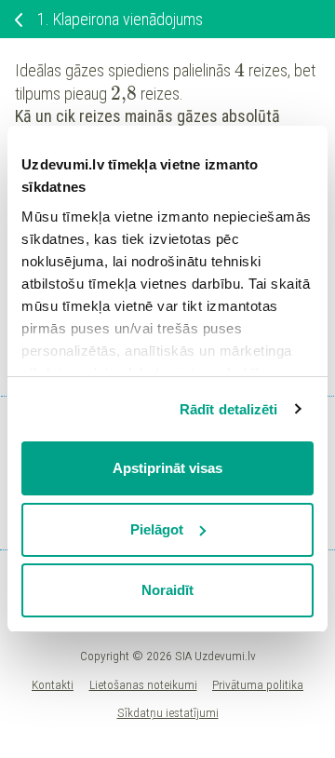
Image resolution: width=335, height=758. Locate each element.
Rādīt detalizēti (229, 409)
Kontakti (53, 684)
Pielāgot (156, 529)
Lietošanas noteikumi (143, 684)
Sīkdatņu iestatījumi (168, 712)
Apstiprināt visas (167, 468)
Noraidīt (167, 590)
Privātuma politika (257, 684)
